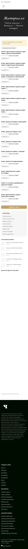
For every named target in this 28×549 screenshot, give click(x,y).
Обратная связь (9, 541)
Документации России (7, 516)
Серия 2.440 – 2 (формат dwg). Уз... (14, 264)
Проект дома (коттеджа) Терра (11, 141)
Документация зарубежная (8, 521)
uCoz (7, 543)
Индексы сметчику (7, 221)
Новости (3, 467)
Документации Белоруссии (8, 518)
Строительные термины (7, 526)
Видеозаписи (4, 477)
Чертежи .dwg (4, 530)
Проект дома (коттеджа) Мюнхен (12, 161)
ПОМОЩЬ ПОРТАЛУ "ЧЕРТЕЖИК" (9, 533)
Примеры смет (6, 229)
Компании (3, 470)
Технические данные (8, 226)
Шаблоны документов (8, 234)
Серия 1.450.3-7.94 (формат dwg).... (14, 259)
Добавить (3, 485)
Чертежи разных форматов (8, 528)
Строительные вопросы (7, 523)
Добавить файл (14, 207)
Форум (2, 480)
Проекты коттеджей (13, 55)
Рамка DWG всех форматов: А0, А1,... (14, 253)
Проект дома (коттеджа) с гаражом (12, 151)
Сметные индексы (5, 504)
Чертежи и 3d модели (6, 497)
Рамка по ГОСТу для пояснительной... (15, 242)
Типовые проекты (7, 216)
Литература (4, 509)
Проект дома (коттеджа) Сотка (11, 131)
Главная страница (12, 23)
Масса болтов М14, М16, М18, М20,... (14, 248)
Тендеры (3, 482)
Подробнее (5, 58)
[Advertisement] (14, 332)
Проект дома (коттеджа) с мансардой (13, 122)
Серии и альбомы (7, 224)
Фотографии (4, 475)
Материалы (8, 26)
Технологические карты (8, 218)
